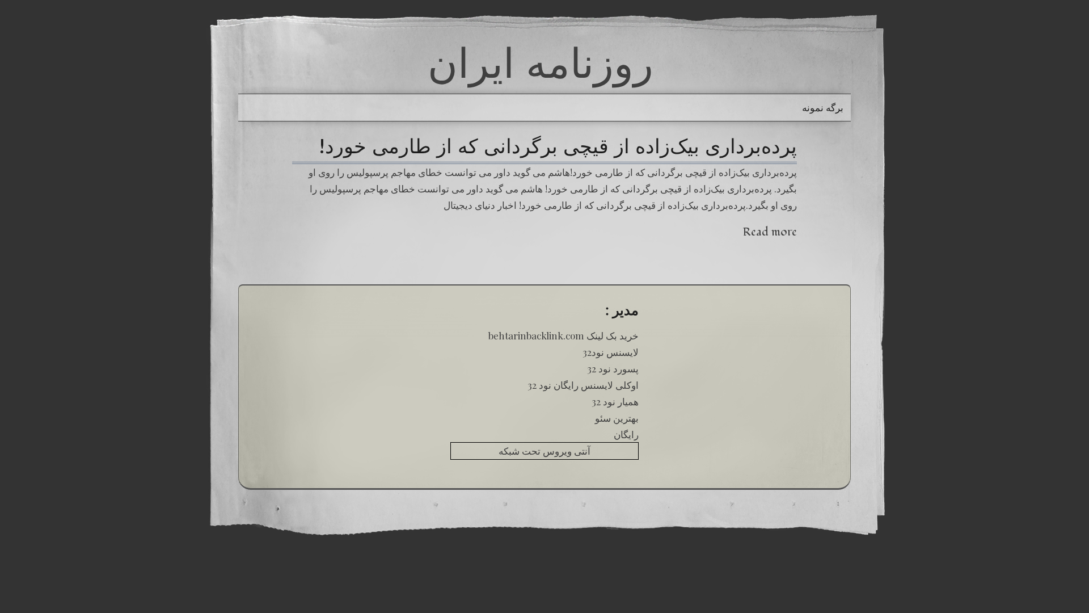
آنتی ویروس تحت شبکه (544, 450)
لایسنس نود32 (611, 352)
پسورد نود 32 (613, 368)
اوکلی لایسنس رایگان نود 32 (583, 385)
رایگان (626, 434)
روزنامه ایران (540, 62)
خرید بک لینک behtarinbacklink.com (563, 335)
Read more (770, 232)
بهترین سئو (617, 418)
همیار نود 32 (615, 401)
